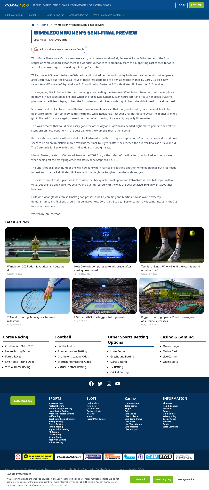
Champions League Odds (73, 356)
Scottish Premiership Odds (74, 362)
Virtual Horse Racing (18, 367)
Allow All (140, 479)
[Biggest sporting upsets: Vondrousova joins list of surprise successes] (171, 296)
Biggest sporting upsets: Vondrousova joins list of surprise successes (170, 319)
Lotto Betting (118, 351)
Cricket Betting (119, 372)
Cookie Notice (87, 481)
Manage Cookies (186, 479)
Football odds (66, 346)
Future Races (13, 356)
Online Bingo (171, 346)
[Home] (33, 24)
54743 (141, 469)
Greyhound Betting (122, 356)
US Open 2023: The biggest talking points (99, 317)
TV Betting (116, 367)
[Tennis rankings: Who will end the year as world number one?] (171, 245)
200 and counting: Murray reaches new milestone (31, 319)
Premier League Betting (72, 351)
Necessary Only (163, 479)
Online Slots (170, 362)
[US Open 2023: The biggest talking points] (104, 296)
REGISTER (196, 5)
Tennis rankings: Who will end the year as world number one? (170, 268)
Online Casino (171, 351)
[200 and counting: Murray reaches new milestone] (37, 296)
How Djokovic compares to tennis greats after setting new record (102, 268)
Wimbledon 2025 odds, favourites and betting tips (35, 268)
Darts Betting (118, 362)
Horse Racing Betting (18, 351)
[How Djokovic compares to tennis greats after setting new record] (104, 245)
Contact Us (23, 401)
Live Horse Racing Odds (19, 362)
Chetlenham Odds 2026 (19, 346)
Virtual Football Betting (72, 367)
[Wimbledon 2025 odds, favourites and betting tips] (37, 245)
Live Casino (170, 356)
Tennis (44, 25)
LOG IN (181, 5)
